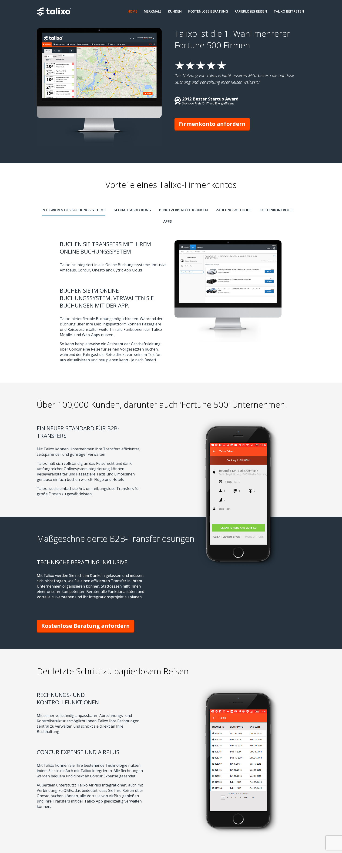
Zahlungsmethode (233, 209)
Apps (167, 221)
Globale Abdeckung (132, 209)
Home (132, 11)
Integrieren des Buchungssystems (73, 209)
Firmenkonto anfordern (212, 123)
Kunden (175, 11)
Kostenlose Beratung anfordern (85, 625)
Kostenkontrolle (276, 209)
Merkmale (152, 11)
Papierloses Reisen (251, 11)
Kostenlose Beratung (208, 11)
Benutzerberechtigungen (183, 209)
